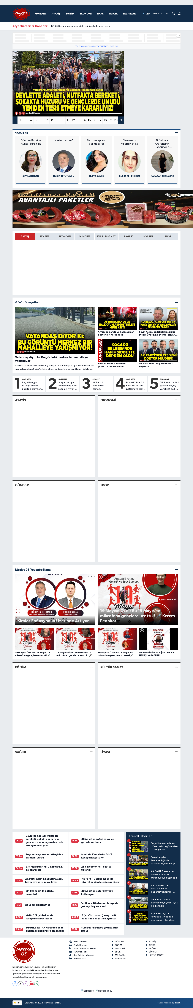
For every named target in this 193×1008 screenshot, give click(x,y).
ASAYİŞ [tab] (25, 236)
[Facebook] (15, 983)
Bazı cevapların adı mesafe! (96, 142)
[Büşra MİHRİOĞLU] (129, 161)
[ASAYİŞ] (91, 400)
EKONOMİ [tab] (65, 236)
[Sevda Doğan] (30, 161)
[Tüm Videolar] (176, 569)
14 (84, 120)
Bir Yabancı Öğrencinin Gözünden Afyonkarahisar (162, 144)
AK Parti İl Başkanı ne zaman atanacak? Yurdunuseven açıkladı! (100, 386)
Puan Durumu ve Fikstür (85, 948)
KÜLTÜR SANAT (111, 667)
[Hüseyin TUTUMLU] (63, 161)
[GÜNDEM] (91, 485)
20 (116, 120)
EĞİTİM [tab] (44, 236)
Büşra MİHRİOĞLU (129, 176)
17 (99, 120)
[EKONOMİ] (176, 400)
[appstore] (87, 990)
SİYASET (96, 379)
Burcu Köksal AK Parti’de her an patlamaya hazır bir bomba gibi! (135, 386)
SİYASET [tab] (148, 236)
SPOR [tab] (168, 236)
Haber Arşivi (79, 958)
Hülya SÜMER (96, 176)
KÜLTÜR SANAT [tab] (106, 236)
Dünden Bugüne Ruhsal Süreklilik (31, 142)
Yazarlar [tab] (21, 133)
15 (89, 120)
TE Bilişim (176, 1003)
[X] (20, 983)
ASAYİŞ (56, 13)
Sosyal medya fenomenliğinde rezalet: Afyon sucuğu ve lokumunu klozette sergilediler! (67, 386)
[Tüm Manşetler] (176, 302)
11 (68, 120)
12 (73, 120)
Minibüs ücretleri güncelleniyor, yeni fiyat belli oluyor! (169, 386)
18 (105, 120)
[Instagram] (25, 983)
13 (78, 120)
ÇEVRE (152, 945)
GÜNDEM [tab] (84, 236)
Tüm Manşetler (81, 952)
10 (62, 120)
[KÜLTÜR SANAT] (176, 667)
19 (110, 120)
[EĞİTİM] (91, 667)
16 (94, 120)
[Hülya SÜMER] (96, 161)
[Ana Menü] (177, 14)
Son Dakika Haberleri (84, 955)
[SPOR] (176, 485)
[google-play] (104, 990)
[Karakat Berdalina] (162, 161)
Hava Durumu (80, 942)
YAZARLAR (129, 13)
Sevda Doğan (30, 176)
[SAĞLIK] (91, 752)
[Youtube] (31, 983)
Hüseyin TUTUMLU (63, 176)
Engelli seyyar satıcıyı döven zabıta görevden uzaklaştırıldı (31, 386)
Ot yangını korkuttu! (37, 905)
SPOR (100, 13)
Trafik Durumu (80, 945)
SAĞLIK (113, 13)
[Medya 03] (21, 13)
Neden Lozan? (63, 140)
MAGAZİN (120, 955)
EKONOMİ (85, 13)
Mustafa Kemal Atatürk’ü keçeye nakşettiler (79, 26)
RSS (19, 1003)
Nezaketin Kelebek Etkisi (129, 142)
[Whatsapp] (36, 983)
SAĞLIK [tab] (128, 236)
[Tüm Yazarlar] (176, 133)
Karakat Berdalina (162, 176)
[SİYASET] (176, 752)
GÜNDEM (40, 13)
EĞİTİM (69, 13)
